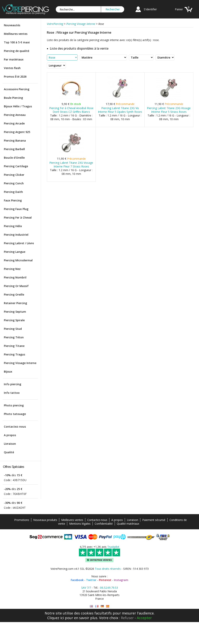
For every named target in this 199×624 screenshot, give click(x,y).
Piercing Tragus (14, 354)
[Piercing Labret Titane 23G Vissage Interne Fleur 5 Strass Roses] (169, 100)
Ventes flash (12, 68)
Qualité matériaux (128, 523)
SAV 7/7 (86, 587)
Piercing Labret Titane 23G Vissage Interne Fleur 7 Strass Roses (71, 164)
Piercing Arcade (14, 123)
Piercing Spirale (14, 320)
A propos (10, 435)
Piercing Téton (14, 337)
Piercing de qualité (16, 51)
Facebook (77, 580)
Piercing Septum (15, 311)
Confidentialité (104, 523)
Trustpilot (113, 547)
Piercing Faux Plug (16, 209)
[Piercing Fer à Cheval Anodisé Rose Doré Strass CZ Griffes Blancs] (71, 100)
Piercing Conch (14, 183)
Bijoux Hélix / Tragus (18, 106)
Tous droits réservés (108, 569)
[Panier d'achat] (188, 12)
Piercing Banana (15, 140)
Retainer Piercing (15, 303)
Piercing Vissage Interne (20, 363)
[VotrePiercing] (25, 13)
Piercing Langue (14, 252)
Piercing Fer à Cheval (18, 217)
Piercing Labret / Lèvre (19, 243)
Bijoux (8, 371)
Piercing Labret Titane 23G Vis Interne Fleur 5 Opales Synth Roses (120, 110)
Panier (179, 9)
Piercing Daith (13, 192)
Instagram (121, 580)
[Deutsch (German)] (102, 606)
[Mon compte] (138, 12)
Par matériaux (14, 59)
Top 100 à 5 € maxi (17, 42)
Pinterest (105, 580)
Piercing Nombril (15, 277)
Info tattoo (12, 393)
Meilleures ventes (15, 34)
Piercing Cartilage (16, 166)
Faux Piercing (13, 200)
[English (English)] (91, 606)
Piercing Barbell (14, 149)
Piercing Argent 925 (17, 132)
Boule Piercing (13, 98)
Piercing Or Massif (16, 286)
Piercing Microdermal (18, 260)
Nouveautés (12, 25)
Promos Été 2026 (15, 76)
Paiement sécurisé (153, 520)
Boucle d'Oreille (14, 157)
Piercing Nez (12, 269)
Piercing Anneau (15, 115)
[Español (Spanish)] (107, 606)
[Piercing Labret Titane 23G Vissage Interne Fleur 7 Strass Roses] (71, 154)
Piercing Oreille (14, 294)
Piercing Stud (13, 329)
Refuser (127, 617)
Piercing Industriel (16, 234)
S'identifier (150, 9)
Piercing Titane (14, 346)
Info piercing (12, 384)
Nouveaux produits (45, 520)
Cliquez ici (55, 617)
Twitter (91, 580)
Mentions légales (80, 523)
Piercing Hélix (13, 226)
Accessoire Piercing (16, 89)
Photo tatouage (15, 414)
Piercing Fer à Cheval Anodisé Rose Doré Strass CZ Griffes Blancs (71, 110)
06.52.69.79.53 (109, 587)
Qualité (9, 452)
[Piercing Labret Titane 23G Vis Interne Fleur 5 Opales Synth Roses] (120, 100)
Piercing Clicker (14, 175)
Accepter (144, 617)
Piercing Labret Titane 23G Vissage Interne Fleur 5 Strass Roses (169, 110)
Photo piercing (14, 405)
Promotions (21, 520)
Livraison (10, 443)
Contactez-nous (15, 426)
